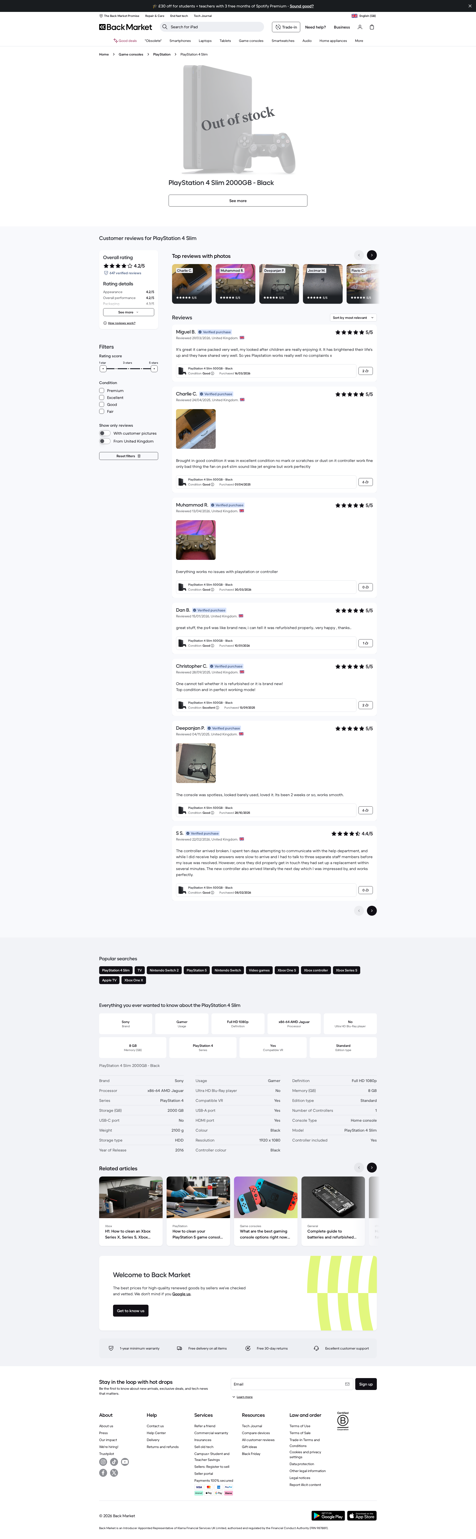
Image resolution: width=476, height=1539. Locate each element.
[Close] (470, 6)
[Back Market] (125, 27)
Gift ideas (249, 1447)
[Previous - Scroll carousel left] (359, 255)
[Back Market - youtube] (125, 1462)
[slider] (103, 368)
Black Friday (251, 1453)
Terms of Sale (300, 1433)
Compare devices (256, 1433)
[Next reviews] (372, 911)
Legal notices (300, 1478)
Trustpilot (106, 1453)
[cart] (372, 27)
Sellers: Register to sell (211, 1466)
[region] (274, 285)
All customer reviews (258, 1440)
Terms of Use (300, 1426)
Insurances (202, 1440)
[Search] (165, 27)
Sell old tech (203, 1447)
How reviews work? (121, 323)
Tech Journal (252, 1426)
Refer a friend (204, 1426)
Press (103, 1433)
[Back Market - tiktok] (114, 1462)
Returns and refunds (163, 1447)
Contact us (155, 1426)
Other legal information (308, 1471)
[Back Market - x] (114, 1473)
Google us (181, 1293)
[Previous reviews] (359, 911)
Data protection (302, 1464)
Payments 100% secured (213, 1480)
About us (106, 1426)
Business (342, 27)
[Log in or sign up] (360, 27)
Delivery (153, 1440)
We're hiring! (108, 1447)
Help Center (156, 1433)
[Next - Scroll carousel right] (372, 255)
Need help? (315, 27)
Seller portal (203, 1473)
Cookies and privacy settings (305, 1454)
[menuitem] (180, 40)
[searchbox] (216, 27)
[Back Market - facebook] (103, 1473)
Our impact (108, 1440)
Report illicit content (305, 1484)
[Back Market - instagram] (103, 1462)
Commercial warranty (211, 1433)
